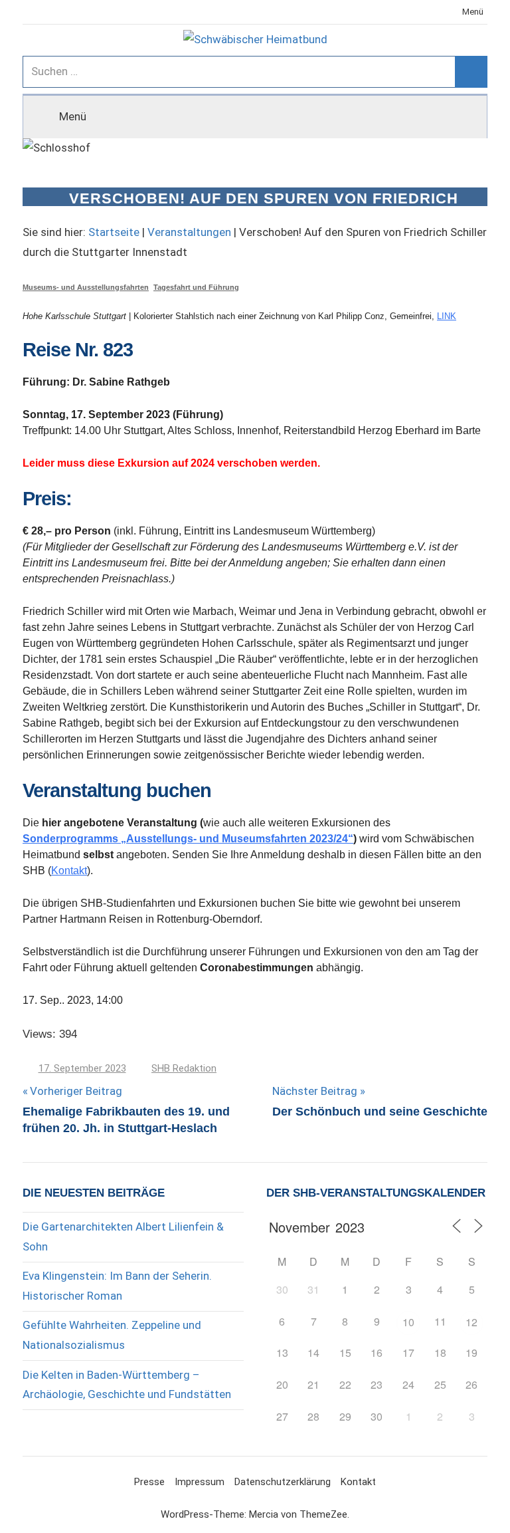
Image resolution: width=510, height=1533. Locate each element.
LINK (446, 316)
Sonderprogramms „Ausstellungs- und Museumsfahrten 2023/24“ (188, 838)
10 (408, 1322)
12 (471, 1322)
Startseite (113, 232)
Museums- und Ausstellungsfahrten (86, 287)
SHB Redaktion (183, 1068)
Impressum (199, 1482)
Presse (149, 1482)
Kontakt (69, 870)
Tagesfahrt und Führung (196, 287)
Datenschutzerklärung (282, 1482)
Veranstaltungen (189, 232)
